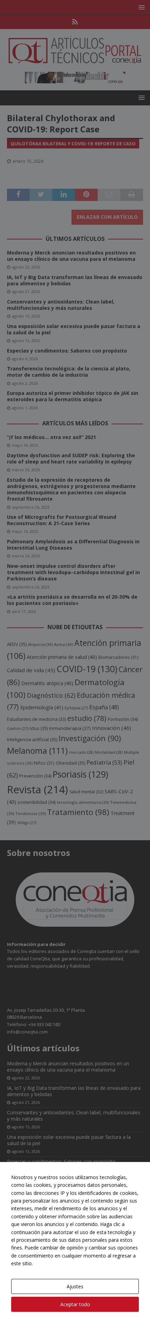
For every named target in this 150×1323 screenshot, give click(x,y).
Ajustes (75, 1286)
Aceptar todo (75, 1304)
